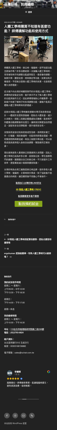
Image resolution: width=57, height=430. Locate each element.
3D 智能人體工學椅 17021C (28, 189)
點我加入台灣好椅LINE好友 (28, 182)
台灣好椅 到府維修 (19, 4)
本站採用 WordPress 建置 (15, 423)
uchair (19, 22)
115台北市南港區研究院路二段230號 (27, 329)
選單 (30, 12)
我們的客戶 (12, 219)
